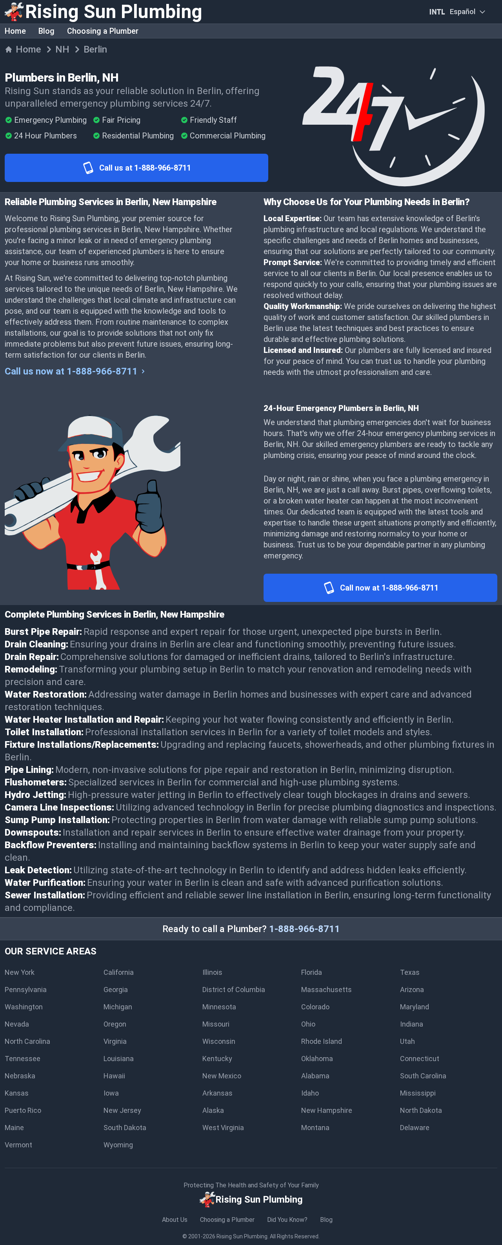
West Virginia (223, 1127)
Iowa (111, 1093)
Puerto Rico (23, 1110)
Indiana (411, 1024)
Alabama (315, 1076)
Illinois (212, 972)
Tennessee (22, 1058)
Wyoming (118, 1145)
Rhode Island (321, 1041)
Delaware (414, 1127)
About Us (174, 1219)
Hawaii (114, 1076)
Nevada (17, 1024)
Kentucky (217, 1058)
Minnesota (219, 1007)
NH (62, 49)
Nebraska (20, 1076)
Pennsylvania (26, 989)
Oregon (115, 1024)
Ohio (308, 1024)
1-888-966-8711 (304, 928)
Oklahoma (317, 1058)
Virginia (115, 1041)
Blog (46, 31)
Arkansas (217, 1093)
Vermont (18, 1145)
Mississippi (418, 1093)
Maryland (414, 1007)
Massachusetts (326, 989)
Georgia (116, 989)
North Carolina (27, 1041)
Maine (14, 1127)
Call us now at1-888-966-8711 (71, 371)
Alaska (213, 1110)
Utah (407, 1041)
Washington (24, 1007)
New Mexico (221, 1076)
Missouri (215, 1024)
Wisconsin (218, 1041)
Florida (311, 972)
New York (20, 972)
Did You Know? (287, 1219)
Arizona (412, 989)
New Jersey (122, 1110)
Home (15, 31)
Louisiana (119, 1058)
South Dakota (125, 1127)
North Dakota (421, 1110)
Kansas (17, 1093)
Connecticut (419, 1058)
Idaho (310, 1093)
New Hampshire (326, 1110)
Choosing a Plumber (102, 31)
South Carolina (423, 1076)
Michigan (118, 1007)
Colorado (315, 1007)
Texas (410, 972)
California (119, 972)
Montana (315, 1127)
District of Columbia (233, 989)
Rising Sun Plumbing (241, 1236)
